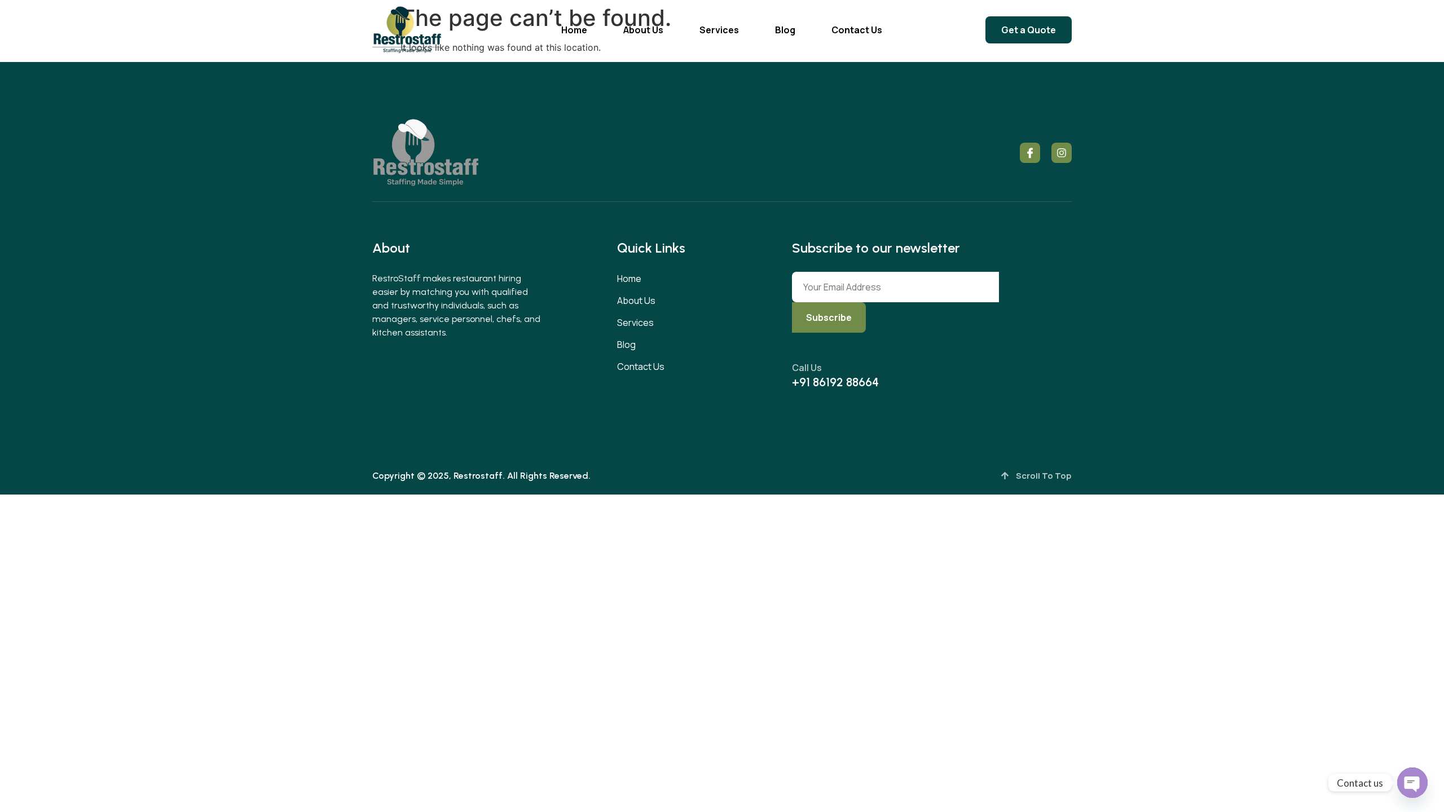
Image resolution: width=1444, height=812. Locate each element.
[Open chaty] (1412, 782)
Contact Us (856, 30)
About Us (643, 30)
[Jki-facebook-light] (1030, 153)
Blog (785, 30)
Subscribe (829, 317)
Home (574, 30)
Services (719, 30)
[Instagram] (1061, 153)
